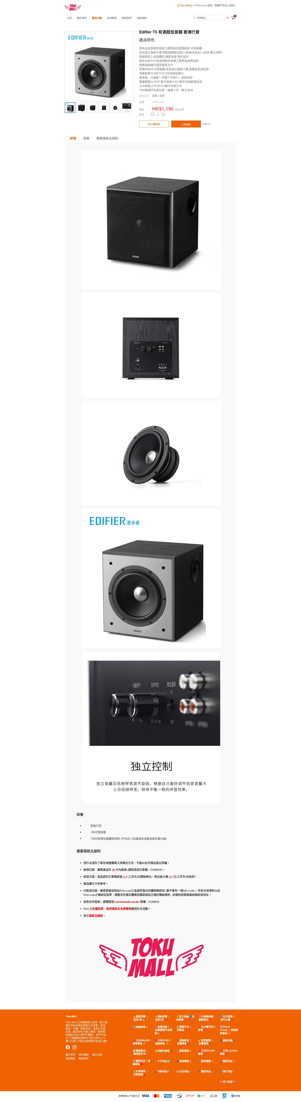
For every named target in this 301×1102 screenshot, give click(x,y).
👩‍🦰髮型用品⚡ (228, 1060)
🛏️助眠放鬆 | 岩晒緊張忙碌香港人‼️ (163, 1029)
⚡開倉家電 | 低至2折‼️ (162, 1018)
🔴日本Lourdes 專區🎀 (229, 1052)
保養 (86, 138)
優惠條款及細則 (107, 138)
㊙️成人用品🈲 (228, 1081)
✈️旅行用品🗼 (228, 1071)
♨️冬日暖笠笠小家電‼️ (207, 1028)
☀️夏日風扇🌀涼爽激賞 (185, 1018)
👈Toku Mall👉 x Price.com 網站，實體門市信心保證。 (207, 5)
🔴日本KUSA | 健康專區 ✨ (163, 1042)
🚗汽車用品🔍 (162, 1071)
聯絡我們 (127, 18)
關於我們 (82, 18)
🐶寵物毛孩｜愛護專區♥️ (141, 1062)
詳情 (73, 138)
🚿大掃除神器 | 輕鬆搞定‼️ (206, 1018)
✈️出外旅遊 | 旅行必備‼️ (227, 1018)
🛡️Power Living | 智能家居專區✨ (229, 1029)
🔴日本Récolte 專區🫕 (206, 1052)
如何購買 (112, 18)
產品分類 (97, 18)
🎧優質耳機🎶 (228, 1040)
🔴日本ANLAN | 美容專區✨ (141, 1042)
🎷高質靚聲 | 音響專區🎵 (205, 1042)
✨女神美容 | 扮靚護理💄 (140, 1072)
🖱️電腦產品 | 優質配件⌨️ (140, 1052)
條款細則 (142, 18)
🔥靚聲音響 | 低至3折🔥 (140, 1018)
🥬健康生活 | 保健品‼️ (183, 1028)
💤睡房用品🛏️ (206, 1071)
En (227, 17)
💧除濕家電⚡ (140, 1026)
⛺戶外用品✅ (162, 1060)
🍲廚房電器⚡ (206, 1060)
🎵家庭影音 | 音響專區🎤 (183, 1042)
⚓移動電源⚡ (184, 1050)
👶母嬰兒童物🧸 (164, 1050)
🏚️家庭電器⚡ (184, 1060)
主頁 (69, 18)
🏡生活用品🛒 (184, 1071)
